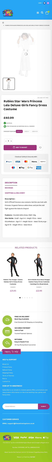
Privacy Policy (7, 367)
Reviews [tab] (9, 188)
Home (3, 22)
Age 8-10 (34, 131)
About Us (5, 364)
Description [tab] (11, 182)
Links (40, 3)
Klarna (4, 378)
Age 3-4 (19, 131)
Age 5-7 (27, 131)
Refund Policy (7, 370)
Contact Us (6, 381)
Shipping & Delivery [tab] (15, 193)
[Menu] (38, 13)
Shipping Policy (7, 373)
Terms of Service (8, 375)
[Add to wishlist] (40, 147)
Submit (43, 406)
